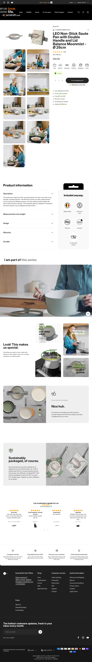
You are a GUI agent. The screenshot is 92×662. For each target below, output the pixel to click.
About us (18, 604)
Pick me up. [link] (78, 332)
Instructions (55, 583)
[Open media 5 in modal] (14, 84)
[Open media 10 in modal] (38, 132)
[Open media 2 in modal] (38, 36)
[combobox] (72, 2)
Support (54, 589)
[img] (46, 505)
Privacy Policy (74, 586)
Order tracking (56, 577)
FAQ (53, 586)
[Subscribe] (40, 632)
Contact (54, 591)
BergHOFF (56, 26)
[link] (49, 357)
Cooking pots (41, 580)
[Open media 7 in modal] (14, 108)
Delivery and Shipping (77, 577)
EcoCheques (19, 610)
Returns (72, 580)
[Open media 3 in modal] (14, 60)
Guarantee (55, 580)
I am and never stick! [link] (45, 329)
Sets (38, 586)
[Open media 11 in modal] (14, 156)
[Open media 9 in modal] (14, 132)
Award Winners (42, 589)
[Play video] (46, 291)
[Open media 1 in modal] (14, 36)
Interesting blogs (20, 607)
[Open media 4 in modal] (38, 60)
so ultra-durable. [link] (79, 370)
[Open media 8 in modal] (38, 108)
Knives (39, 583)
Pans (39, 577)
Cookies (72, 589)
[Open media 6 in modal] (38, 84)
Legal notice (74, 591)
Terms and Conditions (77, 583)
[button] (59, 52)
